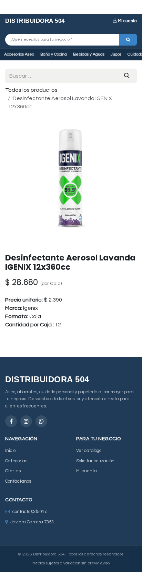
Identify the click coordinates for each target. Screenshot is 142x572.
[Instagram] (26, 421)
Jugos (116, 54)
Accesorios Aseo (19, 54)
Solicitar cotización (95, 460)
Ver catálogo (88, 450)
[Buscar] (128, 40)
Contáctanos (18, 481)
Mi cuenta (127, 21)
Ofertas (13, 471)
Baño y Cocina (53, 54)
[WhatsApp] (41, 421)
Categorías (16, 460)
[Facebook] (11, 421)
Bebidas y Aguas (88, 54)
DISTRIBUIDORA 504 (35, 21)
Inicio (10, 450)
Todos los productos (31, 90)
